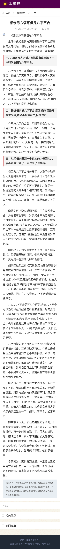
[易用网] (14, 6)
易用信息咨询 (32, 540)
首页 (8, 13)
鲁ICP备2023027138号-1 (38, 544)
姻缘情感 (21, 13)
